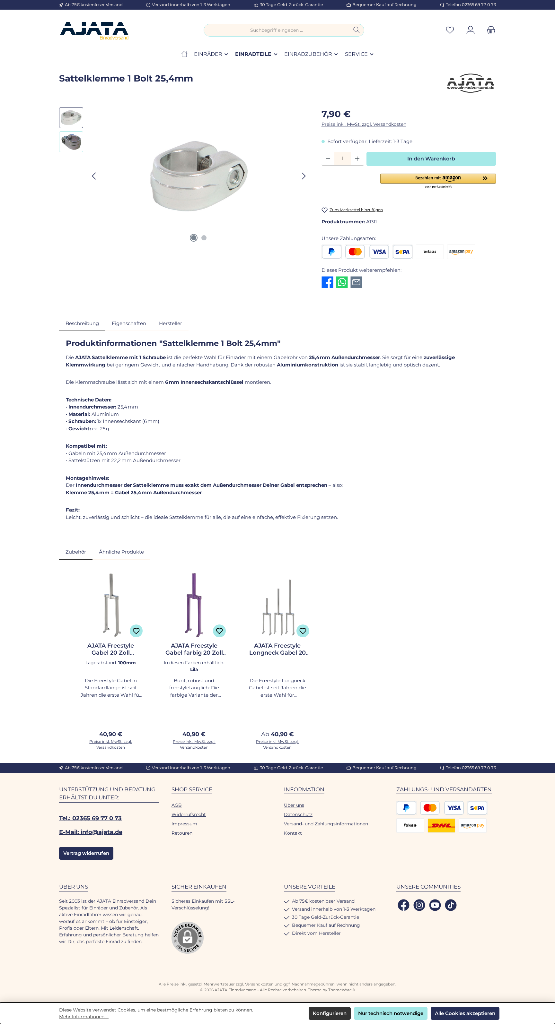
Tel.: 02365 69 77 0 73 (90, 818)
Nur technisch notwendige (390, 1013)
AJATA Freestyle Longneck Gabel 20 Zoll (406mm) (277, 649)
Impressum (184, 824)
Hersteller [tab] (170, 323)
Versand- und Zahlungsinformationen (326, 824)
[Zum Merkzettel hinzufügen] (136, 630)
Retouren (182, 833)
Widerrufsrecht (189, 814)
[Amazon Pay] (461, 252)
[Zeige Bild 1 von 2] (193, 237)
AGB (177, 805)
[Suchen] (356, 30)
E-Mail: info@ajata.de (90, 832)
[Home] (184, 54)
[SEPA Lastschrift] (402, 252)
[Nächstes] (303, 176)
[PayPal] (332, 252)
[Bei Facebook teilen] (327, 282)
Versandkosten (259, 984)
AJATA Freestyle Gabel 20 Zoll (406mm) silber (110, 649)
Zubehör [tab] (76, 552)
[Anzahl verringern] (328, 159)
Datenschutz (298, 814)
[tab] (82, 323)
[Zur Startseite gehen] (94, 30)
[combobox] (276, 30)
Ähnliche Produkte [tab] (121, 552)
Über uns (294, 805)
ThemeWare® (341, 989)
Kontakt (293, 833)
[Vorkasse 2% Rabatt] (430, 252)
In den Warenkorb (431, 159)
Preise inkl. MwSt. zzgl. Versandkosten (364, 124)
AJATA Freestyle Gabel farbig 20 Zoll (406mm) (194, 649)
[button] (438, 181)
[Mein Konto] (470, 30)
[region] (184, 176)
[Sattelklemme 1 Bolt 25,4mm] (199, 176)
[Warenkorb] (489, 30)
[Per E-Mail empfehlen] (356, 282)
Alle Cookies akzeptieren (465, 1013)
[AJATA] (470, 83)
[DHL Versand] (441, 825)
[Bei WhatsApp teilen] (342, 282)
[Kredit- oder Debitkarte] (367, 252)
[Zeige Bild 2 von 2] (204, 237)
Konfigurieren (330, 1013)
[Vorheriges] (94, 176)
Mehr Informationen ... (84, 1017)
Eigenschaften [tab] (129, 323)
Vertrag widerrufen (86, 853)
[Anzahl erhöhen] (357, 159)
